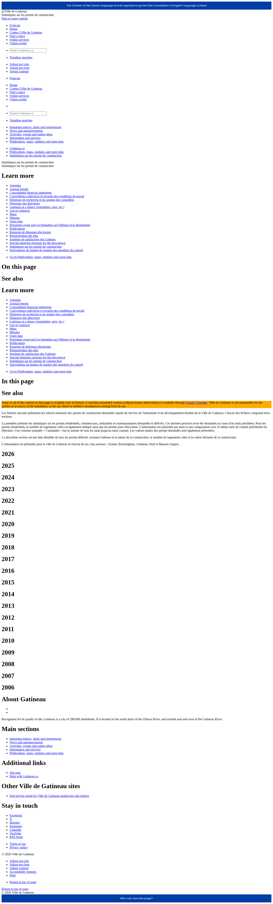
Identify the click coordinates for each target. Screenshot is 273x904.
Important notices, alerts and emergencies (35, 127)
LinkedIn (15, 829)
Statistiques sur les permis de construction (36, 155)
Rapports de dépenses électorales (30, 232)
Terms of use (18, 843)
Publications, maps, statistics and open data (37, 141)
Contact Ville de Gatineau (26, 32)
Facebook (16, 815)
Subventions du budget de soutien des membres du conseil (46, 250)
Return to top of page (23, 882)
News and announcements (26, 130)
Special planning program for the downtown (37, 243)
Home (13, 29)
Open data (16, 221)
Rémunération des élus (24, 235)
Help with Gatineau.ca (24, 776)
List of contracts (20, 210)
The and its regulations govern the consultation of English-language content (137, 5)
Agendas (15, 185)
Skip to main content (15, 18)
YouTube (15, 833)
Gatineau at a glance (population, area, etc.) (37, 207)
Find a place (17, 36)
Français (15, 25)
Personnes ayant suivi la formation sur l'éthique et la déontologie (50, 225)
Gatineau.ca (17, 148)
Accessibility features (23, 871)
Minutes (15, 218)
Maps (13, 214)
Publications (17, 228)
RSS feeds (16, 837)
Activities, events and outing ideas (31, 134)
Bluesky (15, 822)
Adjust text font (19, 68)
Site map (15, 772)
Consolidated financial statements (31, 192)
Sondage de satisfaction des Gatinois (33, 239)
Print (13, 875)
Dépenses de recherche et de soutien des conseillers (42, 200)
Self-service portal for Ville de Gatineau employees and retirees (49, 796)
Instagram (16, 826)
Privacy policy (19, 847)
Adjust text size (19, 64)
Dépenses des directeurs (25, 203)
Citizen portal (18, 43)
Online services (19, 39)
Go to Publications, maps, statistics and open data (41, 257)
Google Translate (196, 402)
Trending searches (21, 57)
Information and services (25, 138)
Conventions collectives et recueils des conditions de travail (47, 196)
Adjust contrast (19, 71)
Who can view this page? (136, 898)
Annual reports (19, 189)
